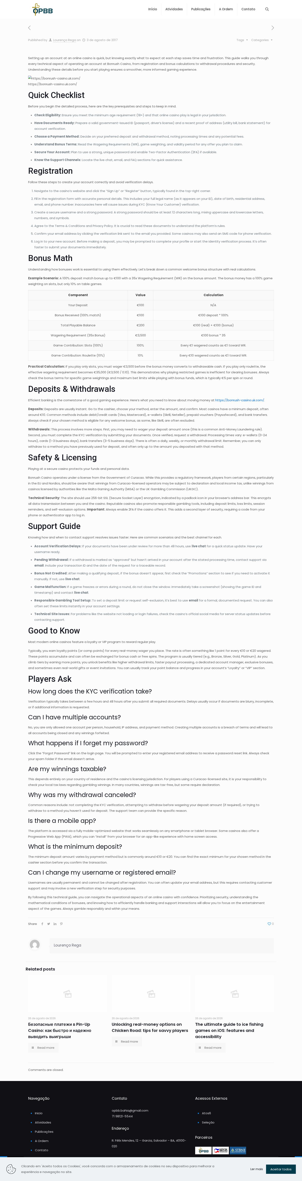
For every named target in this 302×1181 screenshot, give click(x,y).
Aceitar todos (281, 1169)
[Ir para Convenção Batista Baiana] (221, 1153)
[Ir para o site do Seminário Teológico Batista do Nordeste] (238, 1153)
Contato (41, 1150)
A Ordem (41, 1141)
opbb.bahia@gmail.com (130, 1110)
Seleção (208, 1122)
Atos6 (206, 1113)
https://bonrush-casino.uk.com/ (239, 400)
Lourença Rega (64, 40)
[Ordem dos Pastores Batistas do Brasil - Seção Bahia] (42, 9)
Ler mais (256, 1169)
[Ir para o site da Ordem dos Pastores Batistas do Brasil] (203, 1153)
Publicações (44, 1131)
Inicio (39, 1113)
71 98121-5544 (122, 1116)
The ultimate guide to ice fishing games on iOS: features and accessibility (229, 1030)
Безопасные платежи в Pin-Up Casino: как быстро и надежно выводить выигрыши (59, 1030)
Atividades (43, 1122)
